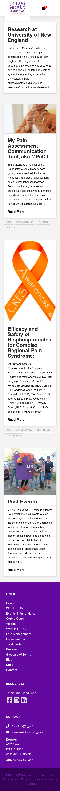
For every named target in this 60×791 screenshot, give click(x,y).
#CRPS (8, 222)
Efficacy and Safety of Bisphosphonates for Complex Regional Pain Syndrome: (29, 342)
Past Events (22, 501)
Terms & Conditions (32, 779)
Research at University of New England (29, 34)
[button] (52, 8)
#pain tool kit (12, 228)
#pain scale (43, 222)
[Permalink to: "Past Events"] (30, 471)
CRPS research (44, 430)
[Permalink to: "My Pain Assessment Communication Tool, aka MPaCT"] (30, 119)
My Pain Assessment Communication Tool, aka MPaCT (28, 148)
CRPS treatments (13, 436)
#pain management (24, 222)
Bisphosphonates (24, 430)
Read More (16, 211)
